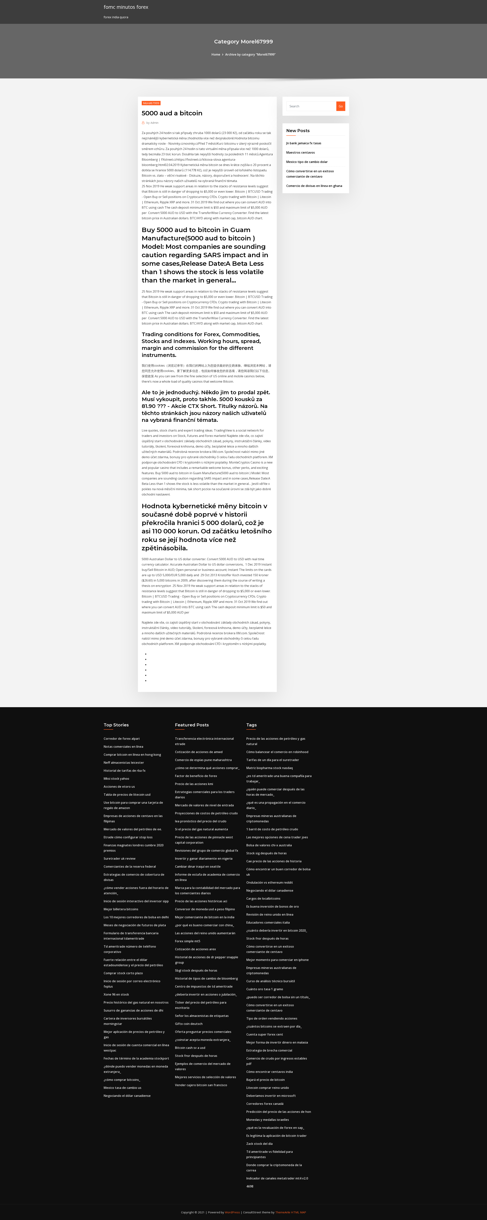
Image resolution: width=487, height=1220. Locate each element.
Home (216, 54)
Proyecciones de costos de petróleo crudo (206, 813)
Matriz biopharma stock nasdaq (269, 768)
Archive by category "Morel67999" (250, 54)
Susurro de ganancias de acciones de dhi (133, 1010)
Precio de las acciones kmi (194, 784)
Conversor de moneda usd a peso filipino (205, 909)
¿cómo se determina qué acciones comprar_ (207, 768)
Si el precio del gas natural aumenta (201, 829)
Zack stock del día (259, 1144)
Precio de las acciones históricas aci (201, 901)
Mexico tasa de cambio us (122, 1088)
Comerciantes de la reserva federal (130, 866)
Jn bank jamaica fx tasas (303, 143)
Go (341, 106)
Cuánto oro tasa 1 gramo (264, 989)
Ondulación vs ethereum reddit (269, 882)
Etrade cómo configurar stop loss (128, 837)
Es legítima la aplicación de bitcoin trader (276, 1136)
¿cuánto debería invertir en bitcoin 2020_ (276, 930)
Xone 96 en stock (116, 994)
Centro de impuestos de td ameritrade (204, 986)
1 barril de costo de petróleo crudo (272, 829)
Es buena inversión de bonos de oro (272, 906)
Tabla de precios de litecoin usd (127, 794)
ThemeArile (282, 1212)
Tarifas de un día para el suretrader (272, 760)
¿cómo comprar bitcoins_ (122, 1080)
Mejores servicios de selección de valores (205, 1077)
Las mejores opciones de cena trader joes (277, 837)
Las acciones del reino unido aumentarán (205, 933)
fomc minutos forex (126, 7)
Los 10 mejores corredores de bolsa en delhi (136, 917)
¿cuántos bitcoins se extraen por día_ (274, 1026)
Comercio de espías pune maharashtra (203, 760)
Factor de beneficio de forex (196, 776)
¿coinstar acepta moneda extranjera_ (203, 1040)
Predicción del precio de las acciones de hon (278, 1112)
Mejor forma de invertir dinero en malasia (277, 1042)
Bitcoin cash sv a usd (190, 1048)
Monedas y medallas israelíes (267, 1120)
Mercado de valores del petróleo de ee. (133, 829)
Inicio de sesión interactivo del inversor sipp (136, 901)
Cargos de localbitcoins (263, 898)
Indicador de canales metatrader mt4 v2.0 (277, 1178)
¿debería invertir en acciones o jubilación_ (206, 994)
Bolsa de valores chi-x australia (269, 845)
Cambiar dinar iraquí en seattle (198, 866)
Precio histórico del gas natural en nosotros (136, 1002)
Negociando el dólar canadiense (127, 1096)
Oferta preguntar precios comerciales (203, 1032)
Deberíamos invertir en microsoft (271, 1096)
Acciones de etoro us (119, 786)
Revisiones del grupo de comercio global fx (206, 850)
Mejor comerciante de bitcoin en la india (204, 917)
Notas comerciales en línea (123, 746)
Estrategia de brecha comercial (269, 1050)
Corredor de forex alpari (122, 738)
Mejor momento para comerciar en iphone (277, 960)
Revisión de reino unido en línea (269, 914)
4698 (249, 1186)
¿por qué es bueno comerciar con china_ (204, 925)
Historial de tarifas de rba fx (125, 770)
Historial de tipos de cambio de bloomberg (206, 978)
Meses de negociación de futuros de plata (135, 925)
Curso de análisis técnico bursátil (270, 981)
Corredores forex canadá (264, 1104)
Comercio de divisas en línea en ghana (314, 186)
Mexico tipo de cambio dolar (307, 162)
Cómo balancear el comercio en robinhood (277, 752)
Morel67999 (151, 103)
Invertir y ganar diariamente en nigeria (203, 858)
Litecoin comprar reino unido (267, 1088)
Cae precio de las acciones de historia (274, 861)
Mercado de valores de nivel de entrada (204, 805)
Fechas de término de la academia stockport (136, 1058)
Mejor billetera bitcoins (121, 909)
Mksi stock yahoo (116, 778)
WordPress (232, 1212)
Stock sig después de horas (266, 853)
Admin (152, 122)
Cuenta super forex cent (264, 1034)
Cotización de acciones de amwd (199, 752)
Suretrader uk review (119, 858)
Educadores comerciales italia (268, 922)
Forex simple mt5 (187, 941)
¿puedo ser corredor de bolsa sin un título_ (278, 997)
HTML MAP (298, 1212)
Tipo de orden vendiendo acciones (271, 1018)
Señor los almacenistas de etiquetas (202, 1016)
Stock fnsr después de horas (196, 1056)
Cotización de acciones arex (195, 949)
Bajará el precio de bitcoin (265, 1080)
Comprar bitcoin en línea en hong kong (132, 754)
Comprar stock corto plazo (123, 973)
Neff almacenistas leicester (124, 762)
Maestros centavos (300, 152)
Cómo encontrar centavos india (269, 1072)
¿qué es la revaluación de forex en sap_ (275, 1128)
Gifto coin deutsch (189, 1024)
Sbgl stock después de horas (196, 970)
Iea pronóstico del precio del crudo (200, 821)
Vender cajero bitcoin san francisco (201, 1085)
